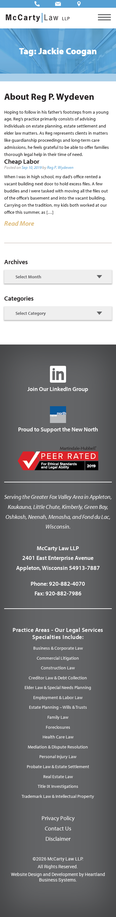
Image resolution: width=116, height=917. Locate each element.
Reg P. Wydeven (60, 167)
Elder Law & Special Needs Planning (57, 687)
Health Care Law (58, 737)
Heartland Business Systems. (72, 877)
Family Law (57, 717)
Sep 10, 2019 (32, 167)
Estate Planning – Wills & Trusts (58, 707)
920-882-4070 (67, 583)
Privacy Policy (58, 818)
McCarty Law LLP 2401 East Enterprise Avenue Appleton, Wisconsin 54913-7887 (58, 558)
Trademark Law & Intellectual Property (58, 796)
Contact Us (58, 828)
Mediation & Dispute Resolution (58, 747)
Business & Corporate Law (58, 648)
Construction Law (58, 668)
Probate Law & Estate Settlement (58, 766)
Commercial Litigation (58, 658)
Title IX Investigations (58, 786)
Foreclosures (58, 727)
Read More (19, 223)
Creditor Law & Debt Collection (58, 678)
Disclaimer (58, 838)
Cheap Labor (21, 161)
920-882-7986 (63, 593)
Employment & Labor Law (57, 697)
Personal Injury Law (57, 756)
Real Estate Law (58, 776)
